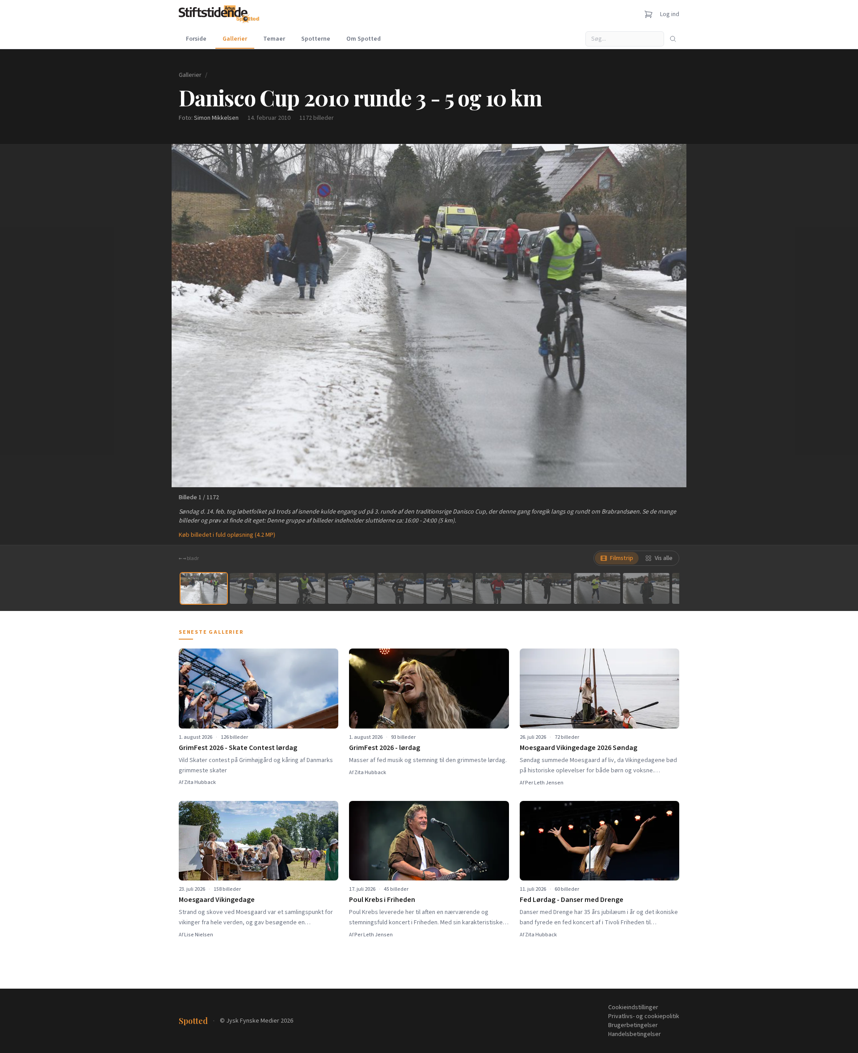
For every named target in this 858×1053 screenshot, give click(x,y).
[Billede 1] (204, 588)
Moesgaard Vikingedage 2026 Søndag (578, 748)
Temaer (274, 38)
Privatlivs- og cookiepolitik (643, 1016)
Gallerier (235, 38)
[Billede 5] (400, 588)
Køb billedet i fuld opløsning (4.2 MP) (227, 535)
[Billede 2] (253, 588)
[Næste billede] (668, 315)
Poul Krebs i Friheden (382, 900)
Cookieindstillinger (633, 1007)
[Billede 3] (302, 588)
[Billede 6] (449, 588)
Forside (196, 38)
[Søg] (673, 39)
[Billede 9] (597, 588)
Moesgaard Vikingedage (217, 900)
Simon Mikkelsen (216, 118)
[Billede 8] (548, 588)
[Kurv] (648, 14)
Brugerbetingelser (633, 1025)
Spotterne (315, 38)
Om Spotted (363, 38)
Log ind (669, 14)
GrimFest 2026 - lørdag (384, 748)
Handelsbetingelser (634, 1034)
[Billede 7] (498, 588)
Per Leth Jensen (544, 783)
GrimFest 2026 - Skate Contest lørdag (238, 748)
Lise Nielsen (198, 935)
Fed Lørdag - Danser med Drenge (571, 900)
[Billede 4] (351, 588)
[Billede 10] (646, 588)
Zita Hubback (200, 782)
